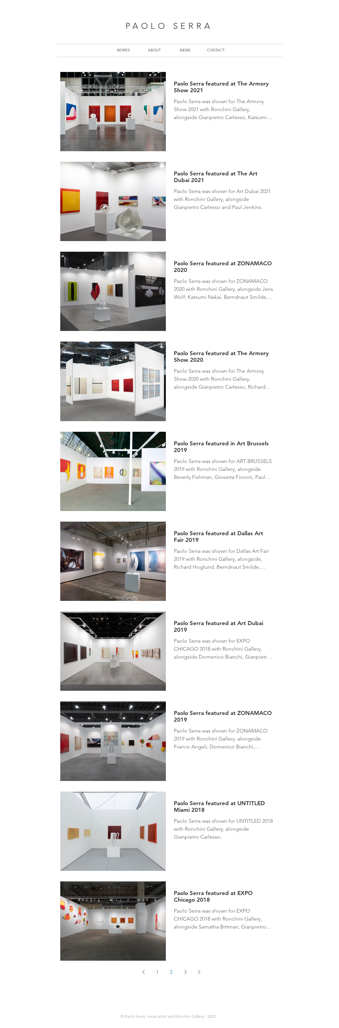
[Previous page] (143, 972)
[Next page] (199, 972)
